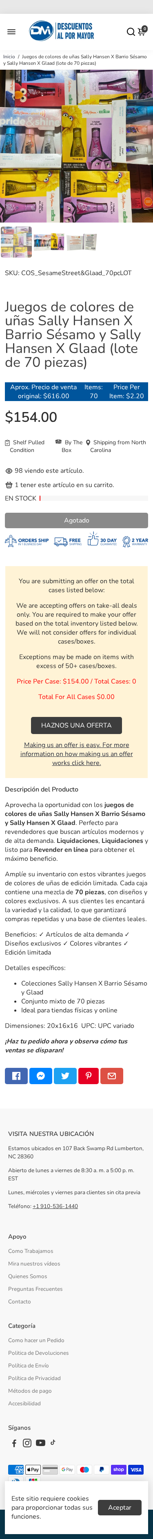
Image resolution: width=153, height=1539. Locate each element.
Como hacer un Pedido (36, 1340)
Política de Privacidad (34, 1378)
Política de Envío (28, 1365)
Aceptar (119, 1507)
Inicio (9, 56)
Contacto (19, 1301)
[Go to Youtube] (40, 1444)
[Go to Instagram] (27, 1444)
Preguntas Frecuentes (35, 1289)
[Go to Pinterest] (88, 1076)
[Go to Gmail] (111, 1076)
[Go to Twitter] (65, 1076)
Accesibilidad (24, 1403)
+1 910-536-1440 (55, 1206)
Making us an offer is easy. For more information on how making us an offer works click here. (76, 754)
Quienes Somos (27, 1276)
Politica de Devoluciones (38, 1353)
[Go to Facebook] (16, 1076)
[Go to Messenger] (40, 1076)
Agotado (76, 520)
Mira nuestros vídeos (34, 1264)
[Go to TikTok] (53, 1444)
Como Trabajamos (30, 1251)
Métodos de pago (30, 1391)
